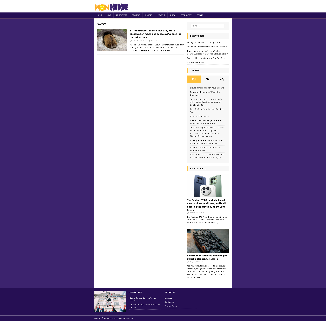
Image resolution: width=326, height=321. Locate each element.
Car (109, 15)
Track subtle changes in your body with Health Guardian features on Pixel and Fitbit (207, 52)
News (172, 15)
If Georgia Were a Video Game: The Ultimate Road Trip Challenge (206, 142)
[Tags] (208, 79)
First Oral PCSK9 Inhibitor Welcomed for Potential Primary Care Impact (207, 156)
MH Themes (128, 318)
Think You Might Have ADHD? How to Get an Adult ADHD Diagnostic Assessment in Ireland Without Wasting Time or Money (207, 132)
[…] (170, 50)
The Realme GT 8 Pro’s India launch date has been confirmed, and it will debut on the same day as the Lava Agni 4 (206, 205)
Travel (200, 15)
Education (121, 15)
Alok (152, 40)
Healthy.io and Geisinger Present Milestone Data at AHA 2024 (205, 122)
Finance (136, 15)
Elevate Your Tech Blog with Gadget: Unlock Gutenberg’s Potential (207, 257)
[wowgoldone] (112, 11)
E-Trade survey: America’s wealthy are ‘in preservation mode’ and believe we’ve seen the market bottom (155, 34)
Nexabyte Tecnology (196, 62)
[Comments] (222, 79)
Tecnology (186, 15)
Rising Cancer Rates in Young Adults (204, 42)
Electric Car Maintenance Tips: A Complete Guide (205, 149)
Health (161, 15)
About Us (168, 298)
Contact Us (169, 302)
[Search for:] (208, 26)
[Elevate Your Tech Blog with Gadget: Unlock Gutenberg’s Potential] (208, 251)
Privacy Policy (171, 306)
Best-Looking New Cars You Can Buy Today (206, 58)
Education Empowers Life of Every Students (207, 46)
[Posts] (194, 79)
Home (99, 15)
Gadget (148, 15)
